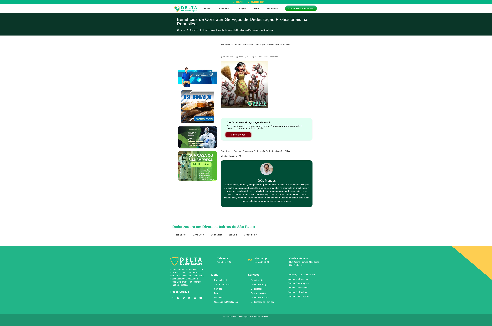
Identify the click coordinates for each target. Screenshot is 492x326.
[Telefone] (213, 260)
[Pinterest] (195, 298)
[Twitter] (184, 298)
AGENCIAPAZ (249, 322)
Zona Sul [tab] (233, 235)
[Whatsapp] (250, 260)
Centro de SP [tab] (250, 235)
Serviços (241, 8)
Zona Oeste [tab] (198, 235)
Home (207, 8)
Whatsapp (260, 258)
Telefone (222, 258)
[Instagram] (172, 298)
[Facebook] (178, 298)
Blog (256, 8)
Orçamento (272, 8)
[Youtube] (201, 298)
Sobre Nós (223, 8)
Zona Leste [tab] (181, 235)
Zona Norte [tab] (216, 235)
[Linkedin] (189, 298)
